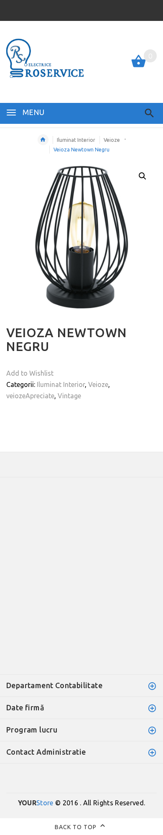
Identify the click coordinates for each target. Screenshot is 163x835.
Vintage (69, 396)
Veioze (112, 140)
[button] (142, 176)
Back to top (76, 826)
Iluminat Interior (76, 140)
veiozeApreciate (30, 396)
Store (35, 803)
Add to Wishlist (29, 373)
